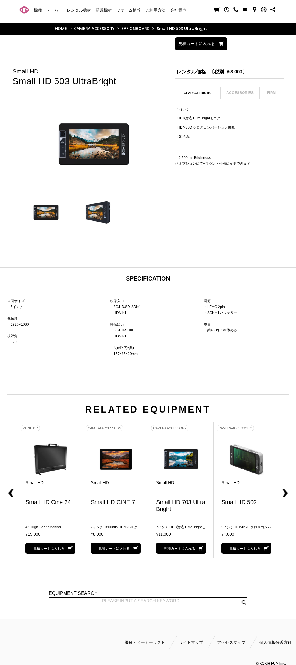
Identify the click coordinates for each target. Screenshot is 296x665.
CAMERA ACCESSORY (94, 28)
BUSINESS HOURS (264, 9)
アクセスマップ (231, 642)
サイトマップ (191, 642)
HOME (61, 28)
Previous (13, 490)
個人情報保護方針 (275, 642)
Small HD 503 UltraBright (182, 28)
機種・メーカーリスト (145, 642)
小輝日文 (24, 9)
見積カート (217, 9)
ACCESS (254, 9)
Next (283, 490)
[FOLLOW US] (273, 9)
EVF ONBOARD (135, 28)
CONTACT (245, 9)
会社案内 (178, 10)
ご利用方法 (155, 10)
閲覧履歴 (227, 9)
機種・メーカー (48, 10)
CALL (236, 9)
